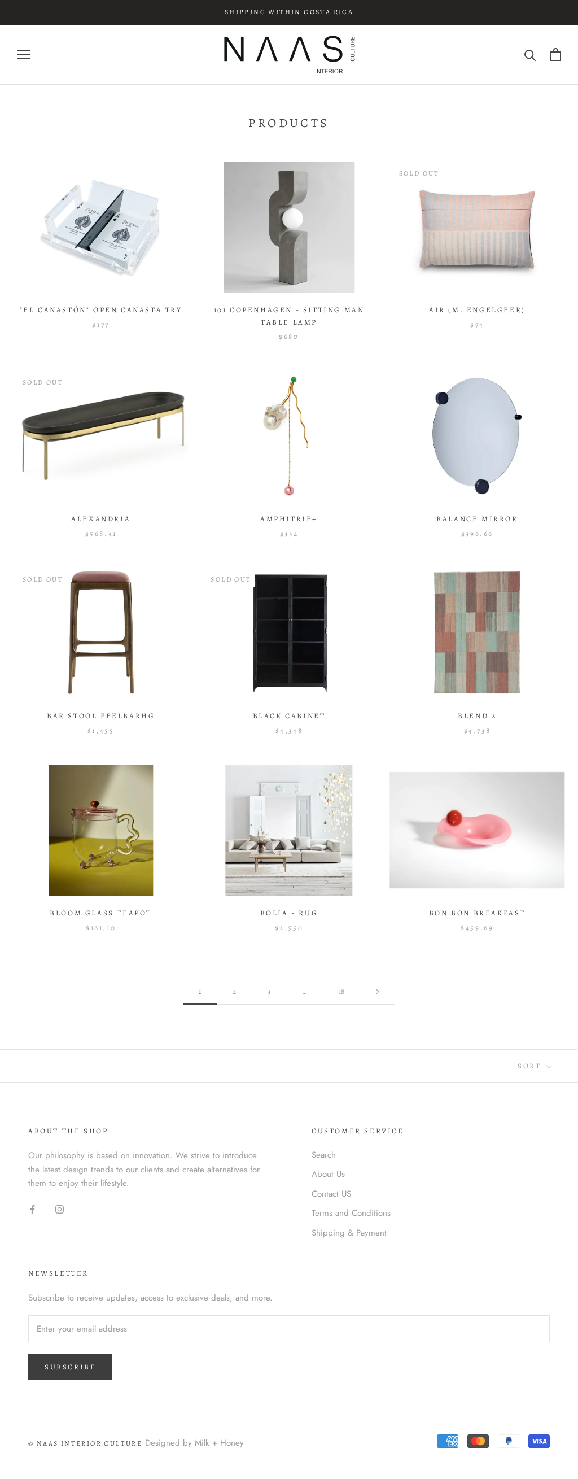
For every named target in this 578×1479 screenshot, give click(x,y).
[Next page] (377, 992)
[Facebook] (32, 1209)
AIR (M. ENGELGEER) (477, 310)
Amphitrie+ (289, 518)
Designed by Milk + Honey (194, 1443)
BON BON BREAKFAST (477, 913)
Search (324, 1155)
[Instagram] (59, 1209)
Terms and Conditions (351, 1213)
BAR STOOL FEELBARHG (101, 716)
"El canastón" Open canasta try (101, 310)
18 (341, 991)
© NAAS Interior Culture (85, 1443)
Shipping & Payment (349, 1233)
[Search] (530, 54)
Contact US (331, 1194)
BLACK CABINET (289, 716)
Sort (531, 1066)
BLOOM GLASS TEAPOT (101, 913)
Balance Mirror (477, 518)
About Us (328, 1174)
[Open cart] (555, 54)
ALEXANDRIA (100, 518)
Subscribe (70, 1367)
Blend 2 (477, 716)
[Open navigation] (23, 54)
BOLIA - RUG (289, 913)
